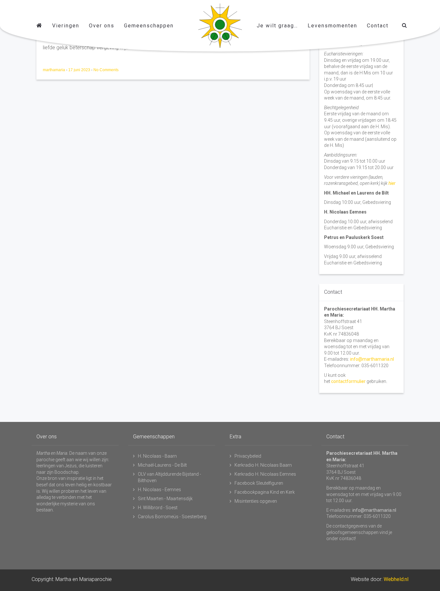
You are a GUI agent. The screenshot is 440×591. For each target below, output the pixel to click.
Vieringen (65, 26)
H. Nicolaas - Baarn (157, 456)
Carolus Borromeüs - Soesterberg (172, 516)
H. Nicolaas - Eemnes (159, 489)
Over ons (101, 26)
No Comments (106, 70)
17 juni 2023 (79, 70)
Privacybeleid (247, 456)
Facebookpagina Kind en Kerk (264, 492)
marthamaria (54, 70)
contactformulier (348, 381)
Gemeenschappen (149, 26)
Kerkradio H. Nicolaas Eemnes (265, 474)
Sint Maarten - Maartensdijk (165, 498)
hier (392, 183)
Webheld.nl (396, 579)
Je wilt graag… (277, 26)
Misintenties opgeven (255, 501)
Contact (377, 26)
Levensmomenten (332, 26)
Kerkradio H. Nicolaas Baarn (263, 465)
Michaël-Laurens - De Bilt (162, 465)
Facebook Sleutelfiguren (258, 483)
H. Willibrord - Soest (157, 507)
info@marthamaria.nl (372, 359)
